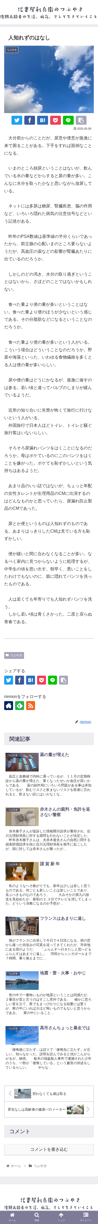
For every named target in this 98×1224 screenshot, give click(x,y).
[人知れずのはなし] (42, 120)
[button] (87, 904)
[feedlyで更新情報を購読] (19, 705)
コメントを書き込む (49, 1149)
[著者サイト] (8, 705)
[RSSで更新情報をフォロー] (30, 705)
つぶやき (16, 655)
